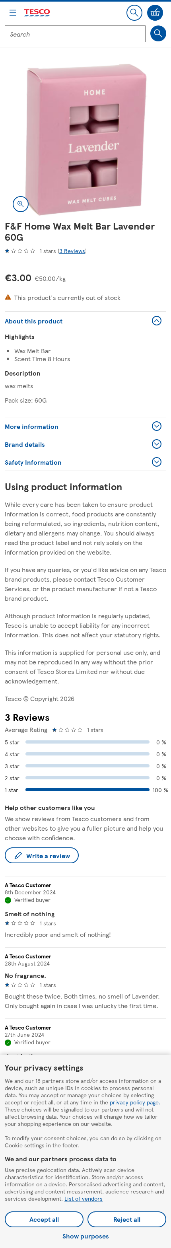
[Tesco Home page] (37, 13)
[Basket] (155, 13)
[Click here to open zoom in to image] (21, 204)
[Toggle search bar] (134, 13)
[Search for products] (158, 33)
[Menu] (13, 13)
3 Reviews (72, 251)
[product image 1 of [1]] (85, 139)
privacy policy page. (135, 1102)
